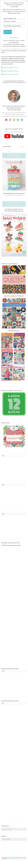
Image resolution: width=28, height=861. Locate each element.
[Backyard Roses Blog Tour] (14, 671)
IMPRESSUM (11, 858)
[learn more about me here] (14, 103)
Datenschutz (16, 37)
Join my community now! (10, 18)
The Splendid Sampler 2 (14, 331)
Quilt (24, 82)
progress (19, 82)
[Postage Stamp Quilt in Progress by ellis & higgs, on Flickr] (9, 67)
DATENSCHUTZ (18, 858)
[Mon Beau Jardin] (14, 449)
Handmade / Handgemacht (17, 80)
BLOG (24, 858)
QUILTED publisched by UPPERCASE (14, 296)
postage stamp (13, 82)
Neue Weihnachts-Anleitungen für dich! (14, 211)
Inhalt (11, 37)
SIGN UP (7, 32)
